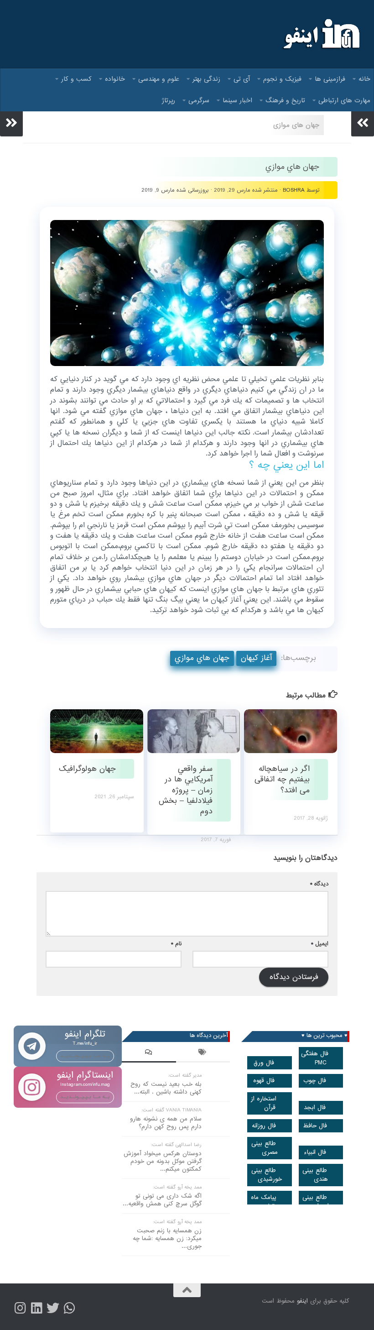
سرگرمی (198, 100)
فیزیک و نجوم (282, 79)
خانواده (115, 79)
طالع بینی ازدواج (315, 1202)
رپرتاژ (168, 100)
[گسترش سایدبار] (11, 122)
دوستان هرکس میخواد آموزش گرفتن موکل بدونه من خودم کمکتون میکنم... (163, 1161)
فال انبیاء (315, 1152)
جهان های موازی (296, 125)
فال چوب (314, 1080)
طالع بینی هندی (315, 1175)
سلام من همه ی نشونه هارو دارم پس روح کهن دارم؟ (166, 1122)
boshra (294, 190)
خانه (364, 79)
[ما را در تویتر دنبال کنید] (53, 1308)
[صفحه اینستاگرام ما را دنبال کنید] (20, 1308)
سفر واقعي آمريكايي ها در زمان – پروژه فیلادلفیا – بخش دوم (186, 790)
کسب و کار (76, 79)
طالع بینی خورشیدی (266, 1175)
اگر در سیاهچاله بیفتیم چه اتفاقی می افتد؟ (282, 779)
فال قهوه (264, 1080)
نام (176, 943)
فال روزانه (264, 1126)
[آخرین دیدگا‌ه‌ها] (149, 1053)
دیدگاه (319, 884)
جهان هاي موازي (202, 658)
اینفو (302, 1301)
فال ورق (264, 1063)
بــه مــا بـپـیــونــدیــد (85, 1055)
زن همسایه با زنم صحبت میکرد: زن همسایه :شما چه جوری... (167, 1238)
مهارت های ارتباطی (344, 100)
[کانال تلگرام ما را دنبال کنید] (69, 1308)
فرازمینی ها (330, 79)
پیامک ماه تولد (263, 1202)
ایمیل (319, 943)
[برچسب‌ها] (203, 1053)
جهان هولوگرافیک (87, 769)
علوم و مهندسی (158, 79)
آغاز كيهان (256, 658)
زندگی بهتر (206, 79)
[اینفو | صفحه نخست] (320, 34)
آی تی (242, 79)
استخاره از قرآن (263, 1103)
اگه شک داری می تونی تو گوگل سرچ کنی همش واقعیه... (162, 1200)
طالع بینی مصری (264, 1148)
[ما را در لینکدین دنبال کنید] (36, 1308)
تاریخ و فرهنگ (285, 100)
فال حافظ (315, 1126)
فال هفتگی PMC (314, 1058)
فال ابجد (315, 1107)
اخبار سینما (237, 100)
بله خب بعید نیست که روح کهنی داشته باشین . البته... (166, 1088)
